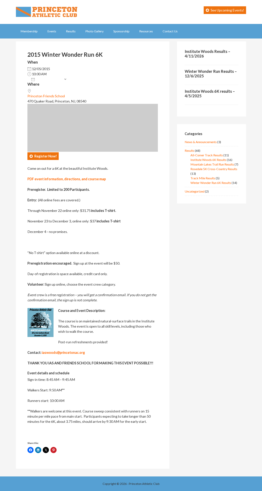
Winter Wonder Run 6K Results (210, 182)
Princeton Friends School (46, 96)
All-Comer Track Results (206, 155)
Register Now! (45, 156)
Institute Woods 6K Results (208, 159)
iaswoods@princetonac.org (63, 352)
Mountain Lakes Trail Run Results (212, 164)
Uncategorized (194, 191)
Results (189, 150)
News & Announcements (201, 142)
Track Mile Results (202, 178)
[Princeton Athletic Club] (46, 9)
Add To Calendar (49, 79)
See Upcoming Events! (227, 10)
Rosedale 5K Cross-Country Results (213, 169)
